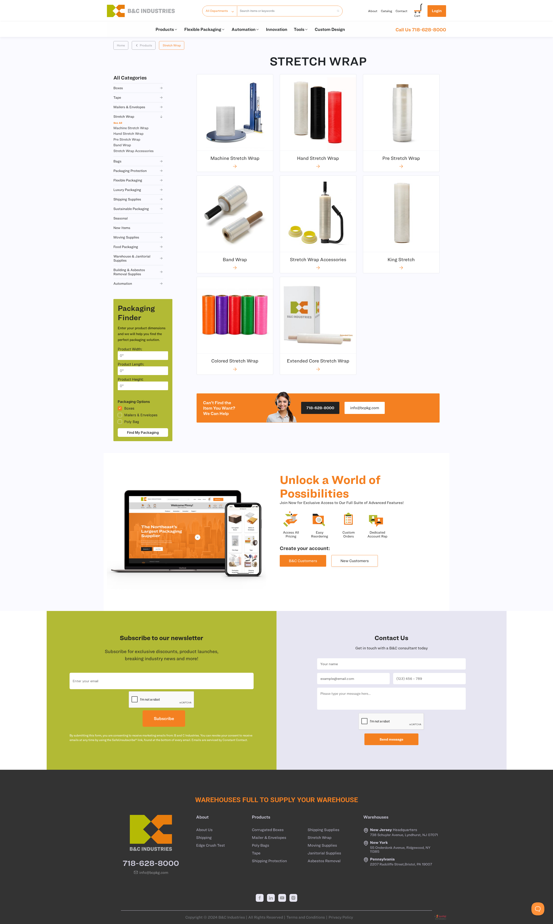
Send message (391, 739)
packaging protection (130, 171)
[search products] (336, 11)
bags (117, 161)
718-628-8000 (320, 408)
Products (165, 29)
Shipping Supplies (323, 830)
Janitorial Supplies (324, 853)
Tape (256, 853)
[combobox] (286, 11)
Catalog (386, 11)
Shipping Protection (269, 861)
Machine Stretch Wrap (130, 128)
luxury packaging (127, 190)
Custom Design (330, 29)
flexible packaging (127, 180)
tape (117, 97)
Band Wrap (122, 145)
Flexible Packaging (202, 29)
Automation (244, 29)
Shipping (204, 838)
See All (117, 122)
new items (121, 228)
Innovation (276, 29)
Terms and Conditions (305, 917)
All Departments (217, 11)
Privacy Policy (341, 917)
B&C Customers (303, 560)
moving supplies (126, 237)
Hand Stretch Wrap (128, 133)
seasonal (120, 218)
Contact (401, 11)
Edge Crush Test (210, 845)
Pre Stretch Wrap (126, 139)
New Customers (354, 560)
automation (122, 283)
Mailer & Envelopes (269, 838)
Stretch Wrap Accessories (133, 151)
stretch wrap (123, 116)
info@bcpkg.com (364, 408)
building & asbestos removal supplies (129, 272)
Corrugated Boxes (268, 830)
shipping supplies (127, 199)
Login (437, 10)
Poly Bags (260, 845)
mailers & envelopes (129, 107)
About (372, 11)
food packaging (125, 247)
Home (121, 45)
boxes (118, 88)
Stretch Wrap (172, 45)
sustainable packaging (131, 209)
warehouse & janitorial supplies (131, 258)
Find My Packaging (143, 432)
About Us (204, 830)
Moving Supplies (322, 845)
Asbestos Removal (324, 861)
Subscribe (164, 718)
